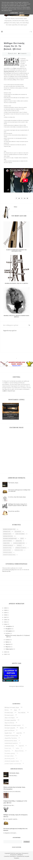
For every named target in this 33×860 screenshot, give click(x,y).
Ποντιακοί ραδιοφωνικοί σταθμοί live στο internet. (19, 490)
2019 (5, 612)
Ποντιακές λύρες (19, 550)
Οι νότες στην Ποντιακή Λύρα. (17, 497)
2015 (5, 622)
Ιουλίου (8, 633)
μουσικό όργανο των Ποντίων (13, 763)
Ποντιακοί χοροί (7, 533)
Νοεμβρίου (9, 628)
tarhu (17, 748)
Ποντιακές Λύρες (13, 482)
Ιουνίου (8, 639)
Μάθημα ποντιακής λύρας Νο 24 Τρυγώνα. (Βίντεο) (15, 815)
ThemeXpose (12, 856)
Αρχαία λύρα (18, 540)
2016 (5, 619)
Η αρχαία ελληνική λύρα (19, 543)
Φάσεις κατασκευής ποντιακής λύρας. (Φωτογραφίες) (14, 788)
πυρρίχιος (19, 545)
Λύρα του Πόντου (9, 722)
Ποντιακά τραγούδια (8, 536)
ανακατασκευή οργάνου (11, 743)
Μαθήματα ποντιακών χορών (9, 538)
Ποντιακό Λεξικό (9, 756)
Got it (21, 13)
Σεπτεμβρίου (9, 631)
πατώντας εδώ (6, 571)
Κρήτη (22, 538)
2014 (5, 624)
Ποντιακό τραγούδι (10, 728)
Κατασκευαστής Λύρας (11, 740)
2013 (5, 652)
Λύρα (15, 710)
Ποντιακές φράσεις (7, 552)
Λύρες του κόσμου (20, 533)
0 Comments (23, 53)
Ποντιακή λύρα (6, 531)
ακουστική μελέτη (9, 758)
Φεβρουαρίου (10, 649)
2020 (5, 610)
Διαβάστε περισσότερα (8, 391)
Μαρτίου (8, 646)
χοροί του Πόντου (7, 540)
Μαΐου (8, 642)
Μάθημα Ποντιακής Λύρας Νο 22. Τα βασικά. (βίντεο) (17, 636)
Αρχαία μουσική (7, 550)
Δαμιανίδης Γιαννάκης (11, 738)
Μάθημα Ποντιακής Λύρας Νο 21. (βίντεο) (16, 283)
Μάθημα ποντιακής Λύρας (9, 529)
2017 (5, 617)
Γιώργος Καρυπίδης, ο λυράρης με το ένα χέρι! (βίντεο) (15, 801)
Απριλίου (8, 644)
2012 (5, 654)
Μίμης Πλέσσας (19, 751)
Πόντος (7, 710)
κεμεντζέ (21, 745)
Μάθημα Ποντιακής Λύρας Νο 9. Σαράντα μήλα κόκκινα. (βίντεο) (17, 504)
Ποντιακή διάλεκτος (8, 545)
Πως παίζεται (18, 531)
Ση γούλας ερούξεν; (14, 511)
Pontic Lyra (8, 748)
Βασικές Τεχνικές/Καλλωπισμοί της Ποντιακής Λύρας (16, 250)
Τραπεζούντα (6, 543)
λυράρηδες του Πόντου (21, 547)
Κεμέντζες (7, 751)
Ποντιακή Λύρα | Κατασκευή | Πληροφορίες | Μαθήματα (19, 854)
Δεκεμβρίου (9, 626)
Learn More (14, 13)
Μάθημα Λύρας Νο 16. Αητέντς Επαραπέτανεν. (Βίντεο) (16, 316)
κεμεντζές (19, 733)
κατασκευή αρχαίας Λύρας (9, 554)
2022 (5, 608)
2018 (5, 615)
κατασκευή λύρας (7, 547)
